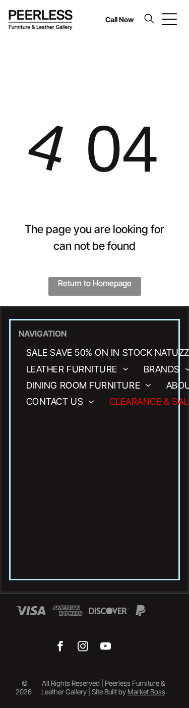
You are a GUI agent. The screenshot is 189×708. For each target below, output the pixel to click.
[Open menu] (169, 19)
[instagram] (83, 647)
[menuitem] (77, 369)
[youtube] (105, 647)
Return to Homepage (95, 283)
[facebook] (60, 647)
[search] (149, 19)
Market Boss (146, 691)
